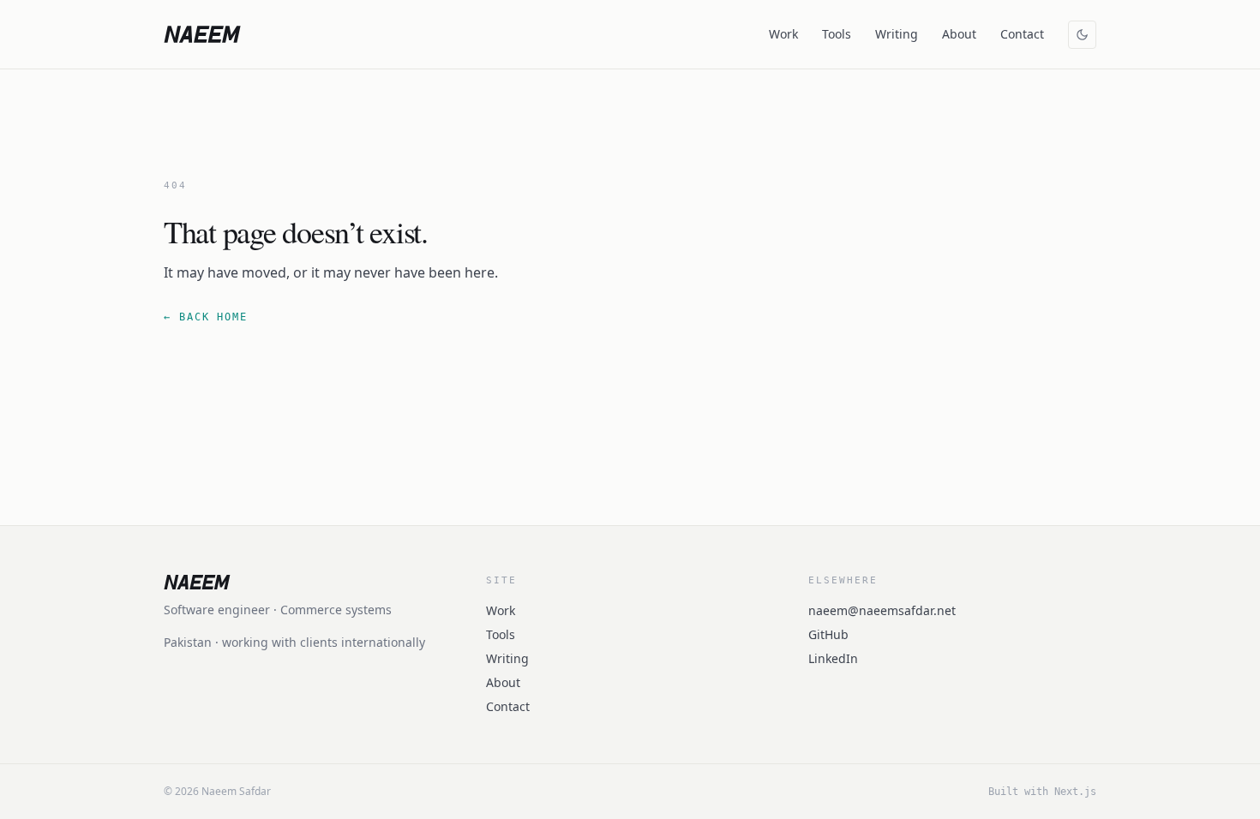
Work (783, 34)
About (959, 34)
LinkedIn (833, 658)
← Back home (206, 317)
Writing (896, 34)
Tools (836, 34)
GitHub (828, 634)
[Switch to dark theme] (1082, 35)
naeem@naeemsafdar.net (882, 610)
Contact (1022, 34)
